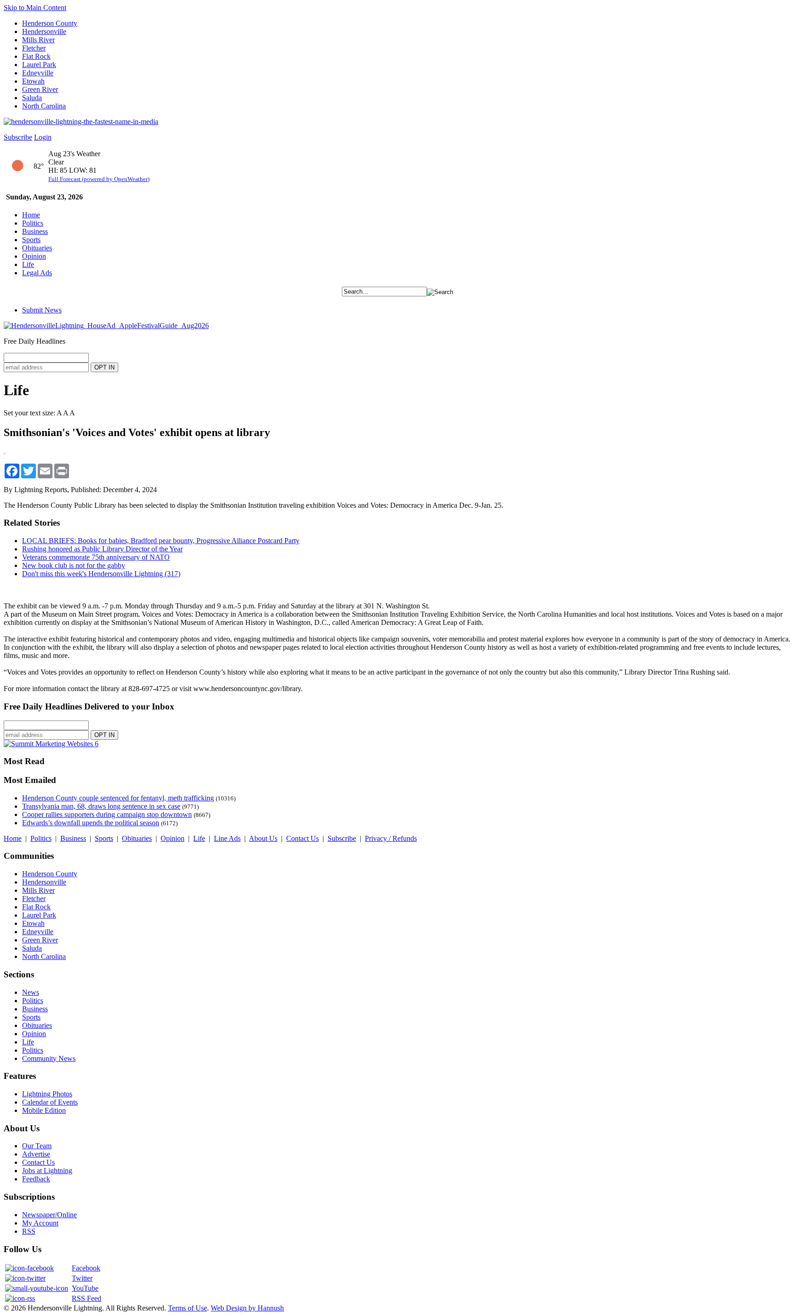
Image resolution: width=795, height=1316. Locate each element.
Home (31, 215)
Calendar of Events (50, 1102)
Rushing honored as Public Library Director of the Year (102, 549)
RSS (28, 1231)
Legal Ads (37, 273)
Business (35, 231)
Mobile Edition (44, 1110)
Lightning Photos (47, 1094)
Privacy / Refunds (391, 838)
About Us (263, 838)
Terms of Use (187, 1308)
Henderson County (49, 23)
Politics (32, 223)
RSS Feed (86, 1298)
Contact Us (302, 838)
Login (43, 137)
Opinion (34, 256)
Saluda (32, 98)
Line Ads (227, 838)
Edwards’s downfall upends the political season (90, 823)
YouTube (85, 1288)
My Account (40, 1223)
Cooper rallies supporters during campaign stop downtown (107, 814)
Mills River (38, 40)
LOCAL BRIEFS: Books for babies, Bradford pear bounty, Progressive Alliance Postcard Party (161, 541)
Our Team (37, 1146)
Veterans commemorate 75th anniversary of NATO (96, 557)
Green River (40, 89)
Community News (48, 1058)
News (30, 992)
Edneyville (37, 73)
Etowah (33, 81)
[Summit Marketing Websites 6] (51, 744)
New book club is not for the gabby (73, 565)
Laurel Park (39, 64)
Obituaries (37, 248)
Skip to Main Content (35, 7)
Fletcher (34, 48)
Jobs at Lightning (47, 1170)
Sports (31, 240)
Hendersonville (44, 31)
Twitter (82, 1278)
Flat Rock (36, 56)
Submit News (42, 310)
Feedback (36, 1179)
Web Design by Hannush (247, 1308)
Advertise (36, 1154)
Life (28, 264)
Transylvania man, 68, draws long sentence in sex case (101, 806)
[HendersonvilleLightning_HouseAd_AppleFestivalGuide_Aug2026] (106, 325)
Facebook (86, 1268)
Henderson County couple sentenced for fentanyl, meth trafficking (118, 798)
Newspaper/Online (49, 1215)
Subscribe (18, 137)
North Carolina (44, 106)
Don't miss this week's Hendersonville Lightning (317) (101, 574)
